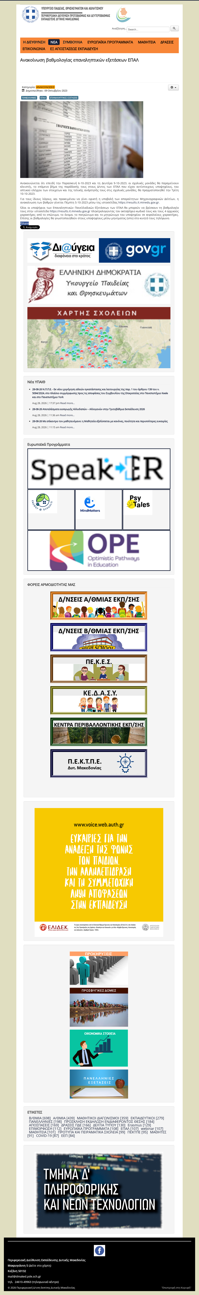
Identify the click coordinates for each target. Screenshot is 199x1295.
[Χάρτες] (98, 337)
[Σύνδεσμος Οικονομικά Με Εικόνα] (99, 1047)
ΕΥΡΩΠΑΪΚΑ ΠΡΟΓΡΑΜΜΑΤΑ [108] (91, 1128)
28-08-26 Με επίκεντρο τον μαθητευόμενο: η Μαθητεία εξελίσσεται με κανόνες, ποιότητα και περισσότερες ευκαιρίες (100, 421)
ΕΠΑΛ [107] (130, 1128)
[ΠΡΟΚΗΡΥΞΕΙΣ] (99, 968)
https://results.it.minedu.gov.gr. (139, 202)
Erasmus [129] (139, 1125)
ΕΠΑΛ (43, 97)
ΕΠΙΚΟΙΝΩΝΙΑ (34, 48)
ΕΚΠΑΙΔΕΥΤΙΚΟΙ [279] (147, 1118)
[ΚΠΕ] (99, 731)
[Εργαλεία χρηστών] (173, 87)
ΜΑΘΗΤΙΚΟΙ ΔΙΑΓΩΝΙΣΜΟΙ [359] (103, 1118)
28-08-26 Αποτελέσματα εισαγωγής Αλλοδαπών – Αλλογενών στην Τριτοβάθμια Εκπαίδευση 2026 (88, 409)
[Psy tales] (146, 509)
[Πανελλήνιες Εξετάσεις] (99, 1083)
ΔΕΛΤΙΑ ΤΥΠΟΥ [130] (109, 1125)
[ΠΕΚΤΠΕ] (99, 763)
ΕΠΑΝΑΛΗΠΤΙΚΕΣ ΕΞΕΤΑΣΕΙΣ (64, 97)
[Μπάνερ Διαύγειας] (63, 250)
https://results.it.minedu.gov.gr (70, 211)
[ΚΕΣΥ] (99, 700)
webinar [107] (152, 1128)
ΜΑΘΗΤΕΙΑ (146, 42)
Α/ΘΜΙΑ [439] (64, 1118)
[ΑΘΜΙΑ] (99, 605)
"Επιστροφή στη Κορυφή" (176, 1287)
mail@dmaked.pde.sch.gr (24, 1276)
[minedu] (98, 284)
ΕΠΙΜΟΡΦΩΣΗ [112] (45, 1128)
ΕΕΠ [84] (68, 1135)
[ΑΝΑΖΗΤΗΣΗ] (174, 28)
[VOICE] (99, 872)
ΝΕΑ (54, 42)
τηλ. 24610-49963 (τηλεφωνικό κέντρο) (33, 1282)
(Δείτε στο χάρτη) (40, 1265)
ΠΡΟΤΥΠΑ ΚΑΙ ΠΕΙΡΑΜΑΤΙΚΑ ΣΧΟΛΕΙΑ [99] (92, 1132)
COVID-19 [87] (48, 1135)
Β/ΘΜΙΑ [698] (40, 1118)
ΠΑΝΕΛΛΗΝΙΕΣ (29, 97)
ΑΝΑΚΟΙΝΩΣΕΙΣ (45, 87)
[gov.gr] (134, 250)
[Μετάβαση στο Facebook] (99, 1250)
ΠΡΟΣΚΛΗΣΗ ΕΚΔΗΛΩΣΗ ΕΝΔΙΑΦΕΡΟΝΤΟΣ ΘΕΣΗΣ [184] (109, 1121)
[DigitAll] (98, 509)
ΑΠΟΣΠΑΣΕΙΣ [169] (44, 1125)
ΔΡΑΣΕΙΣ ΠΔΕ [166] (76, 1125)
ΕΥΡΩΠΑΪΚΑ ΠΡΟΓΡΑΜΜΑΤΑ (110, 42)
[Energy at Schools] (51, 509)
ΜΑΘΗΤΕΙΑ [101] (43, 1132)
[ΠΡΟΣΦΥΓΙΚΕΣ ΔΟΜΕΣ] (99, 1007)
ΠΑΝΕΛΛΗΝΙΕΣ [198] (46, 1121)
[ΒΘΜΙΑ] (99, 637)
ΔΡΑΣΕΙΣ (167, 42)
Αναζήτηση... (119, 28)
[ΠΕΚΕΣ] (99, 668)
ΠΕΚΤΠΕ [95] (138, 1132)
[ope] (98, 550)
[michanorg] (99, 1190)
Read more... (67, 403)
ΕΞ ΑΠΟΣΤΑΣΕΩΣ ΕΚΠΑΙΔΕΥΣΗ (74, 48)
